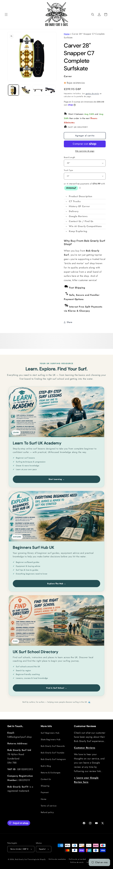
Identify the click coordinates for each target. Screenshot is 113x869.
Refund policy (47, 812)
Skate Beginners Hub (50, 739)
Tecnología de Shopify (37, 859)
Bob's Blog (46, 765)
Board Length (69, 157)
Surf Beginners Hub (50, 732)
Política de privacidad (77, 859)
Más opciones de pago (84, 151)
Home (66, 33)
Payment (45, 792)
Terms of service (48, 805)
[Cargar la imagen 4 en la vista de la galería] (50, 90)
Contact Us (46, 779)
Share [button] (69, 322)
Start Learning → (57, 479)
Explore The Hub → (56, 583)
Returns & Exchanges (50, 772)
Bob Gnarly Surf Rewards (53, 746)
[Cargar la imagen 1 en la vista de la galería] (13, 90)
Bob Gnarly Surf (21, 859)
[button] (6, 14)
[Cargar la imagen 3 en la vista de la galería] (38, 90)
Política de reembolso (57, 859)
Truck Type (68, 170)
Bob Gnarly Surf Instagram (53, 759)
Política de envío (77, 862)
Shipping (45, 785)
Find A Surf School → (56, 688)
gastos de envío (92, 93)
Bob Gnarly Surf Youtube (52, 752)
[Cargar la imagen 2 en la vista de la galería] (25, 90)
